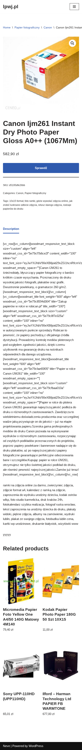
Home (7, 27)
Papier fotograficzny (27, 27)
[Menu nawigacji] (74, 6)
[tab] (11, 229)
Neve (6, 746)
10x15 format (16, 201)
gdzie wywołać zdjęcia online (52, 201)
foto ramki (30, 201)
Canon (48, 27)
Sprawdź (41, 168)
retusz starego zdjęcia (50, 205)
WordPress (36, 746)
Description (11, 228)
